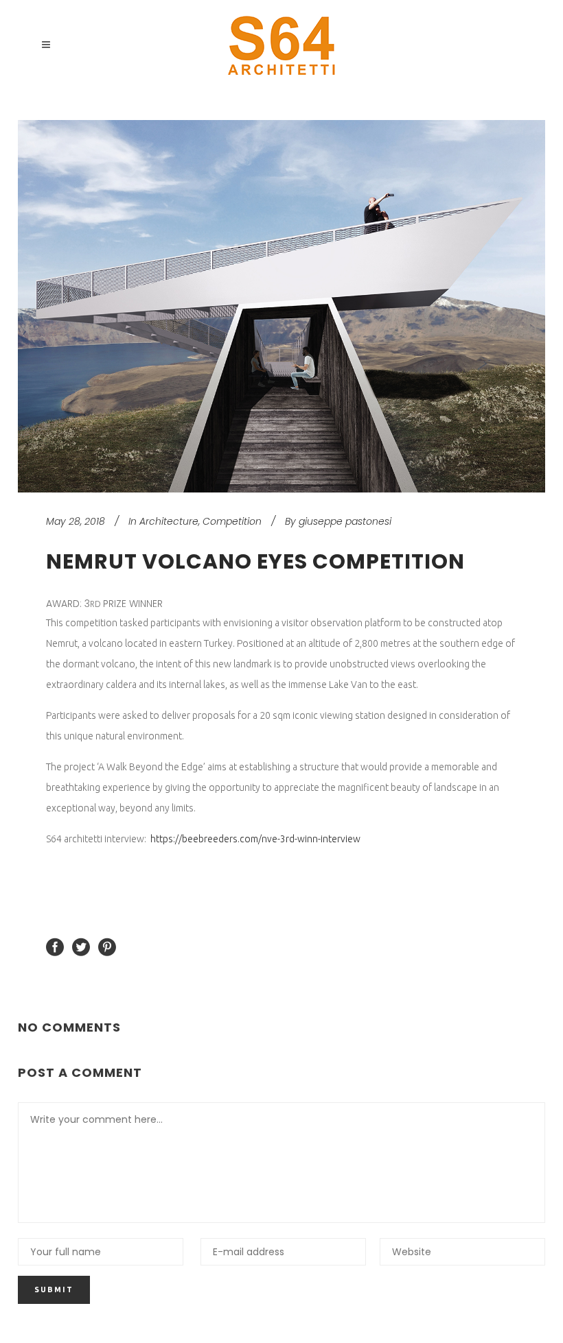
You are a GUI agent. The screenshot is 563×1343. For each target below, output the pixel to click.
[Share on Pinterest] (107, 946)
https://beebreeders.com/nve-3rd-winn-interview (256, 838)
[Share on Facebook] (55, 946)
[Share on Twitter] (81, 946)
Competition (232, 521)
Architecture (168, 521)
